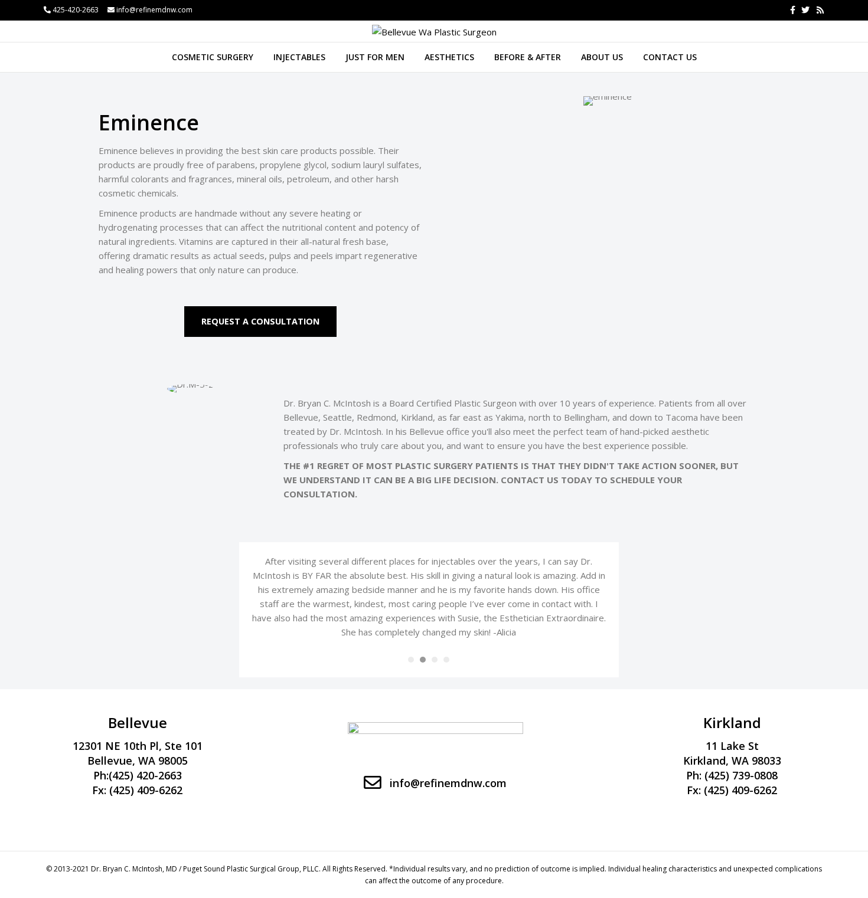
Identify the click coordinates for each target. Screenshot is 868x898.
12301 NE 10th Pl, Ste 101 (138, 746)
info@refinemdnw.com (154, 10)
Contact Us (670, 57)
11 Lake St (732, 746)
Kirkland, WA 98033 (732, 760)
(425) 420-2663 (145, 775)
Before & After (527, 57)
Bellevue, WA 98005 (137, 760)
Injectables (299, 57)
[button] (260, 321)
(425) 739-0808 (741, 775)
